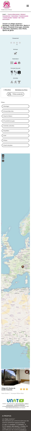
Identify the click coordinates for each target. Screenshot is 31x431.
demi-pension (15, 426)
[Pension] (11, 72)
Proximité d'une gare (23, 15)
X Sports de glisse (7, 145)
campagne (21, 424)
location (23, 426)
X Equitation (6, 130)
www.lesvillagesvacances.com (11, 406)
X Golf (4, 135)
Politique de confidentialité (19, 405)
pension (9, 426)
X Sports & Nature (7, 116)
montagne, (12, 424)
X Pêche (5, 140)
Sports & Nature (14, 15)
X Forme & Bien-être (8, 111)
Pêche (22, 17)
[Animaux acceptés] (15, 54)
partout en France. (20, 422)
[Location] (19, 72)
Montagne (23, 14)
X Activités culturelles (8, 125)
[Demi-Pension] (15, 72)
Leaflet (15, 368)
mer (6, 424)
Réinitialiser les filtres (21, 90)
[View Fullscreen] (3, 161)
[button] (22, 266)
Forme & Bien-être (6, 15)
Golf (19, 17)
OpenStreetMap (22, 368)
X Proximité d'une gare (9, 121)
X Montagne (6, 106)
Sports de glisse (6, 19)
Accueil (4, 14)
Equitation (15, 17)
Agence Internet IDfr (20, 403)
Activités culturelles (7, 17)
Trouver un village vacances (13, 14)
